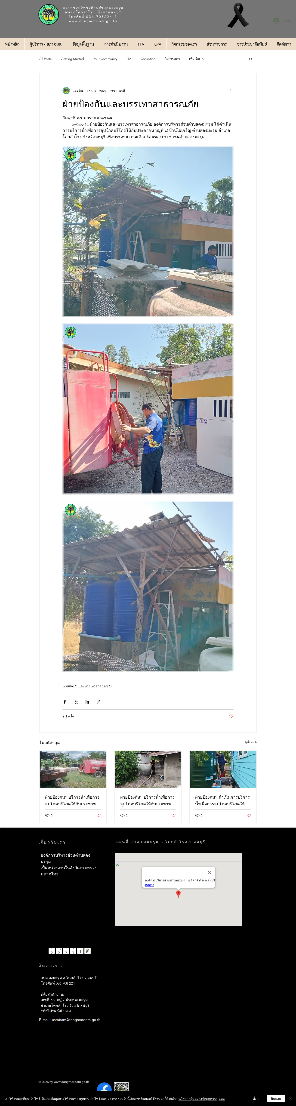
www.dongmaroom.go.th (93, 21)
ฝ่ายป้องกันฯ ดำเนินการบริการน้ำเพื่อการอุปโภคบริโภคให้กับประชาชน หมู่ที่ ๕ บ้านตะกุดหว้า (222, 801)
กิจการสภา (172, 59)
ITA (128, 59)
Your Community (105, 59)
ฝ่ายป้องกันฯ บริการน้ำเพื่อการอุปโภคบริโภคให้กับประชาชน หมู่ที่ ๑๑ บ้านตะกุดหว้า (72, 801)
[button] (251, 59)
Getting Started (72, 59)
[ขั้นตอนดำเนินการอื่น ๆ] (231, 90)
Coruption (148, 59)
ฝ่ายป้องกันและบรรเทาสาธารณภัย (87, 686)
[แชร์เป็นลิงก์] (98, 702)
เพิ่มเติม (194, 59)
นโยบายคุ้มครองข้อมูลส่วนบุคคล (202, 1098)
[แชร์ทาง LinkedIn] (87, 702)
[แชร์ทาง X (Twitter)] (76, 702)
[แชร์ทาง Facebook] (64, 702)
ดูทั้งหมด (251, 742)
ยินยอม (276, 1098)
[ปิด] (290, 1098)
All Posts (45, 59)
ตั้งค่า (256, 1098)
